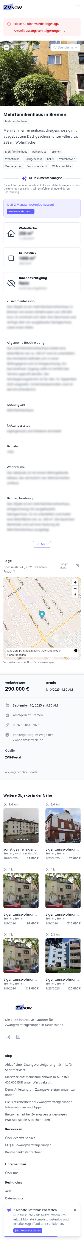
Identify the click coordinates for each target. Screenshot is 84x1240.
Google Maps (63, 565)
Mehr (45, 544)
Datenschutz (14, 1198)
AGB (8, 1191)
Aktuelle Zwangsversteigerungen (39, 31)
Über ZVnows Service (20, 1138)
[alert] (42, 1220)
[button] (42, 615)
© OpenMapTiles (48, 650)
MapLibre (13, 650)
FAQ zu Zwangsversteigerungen (28, 1145)
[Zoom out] (75, 588)
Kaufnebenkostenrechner (23, 1152)
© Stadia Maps (29, 650)
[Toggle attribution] (75, 650)
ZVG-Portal (14, 757)
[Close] (75, 1210)
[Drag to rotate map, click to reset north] (75, 595)
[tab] (42, 101)
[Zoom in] (75, 582)
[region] (42, 73)
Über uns (12, 1173)
